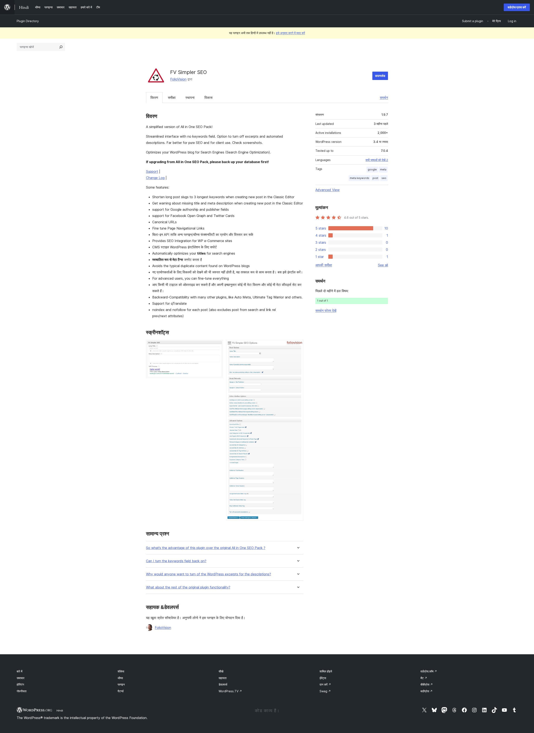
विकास (208, 97)
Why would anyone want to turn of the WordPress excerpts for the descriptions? (208, 574)
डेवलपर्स (223, 684)
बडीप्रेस (427, 691)
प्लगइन (121, 684)
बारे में (19, 671)
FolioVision (178, 79)
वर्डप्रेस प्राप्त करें (517, 7)
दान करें (325, 684)
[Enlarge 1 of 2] (217, 345)
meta (383, 169)
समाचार (20, 678)
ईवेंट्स (323, 678)
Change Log (155, 178)
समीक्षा (172, 97)
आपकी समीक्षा (323, 265)
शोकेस (121, 671)
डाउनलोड (380, 75)
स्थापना (190, 97)
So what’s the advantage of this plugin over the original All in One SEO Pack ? (205, 548)
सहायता (223, 678)
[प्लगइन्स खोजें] (61, 47)
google (372, 169)
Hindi (60, 710)
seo (384, 178)
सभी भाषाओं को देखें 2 (376, 160)
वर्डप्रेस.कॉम (429, 671)
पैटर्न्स (120, 691)
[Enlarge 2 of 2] (298, 345)
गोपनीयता (21, 691)
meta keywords (359, 178)
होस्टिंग (20, 684)
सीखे (221, 671)
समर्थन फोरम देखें (325, 310)
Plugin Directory (28, 21)
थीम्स (120, 678)
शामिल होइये (326, 671)
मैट (424, 678)
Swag (325, 691)
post (375, 178)
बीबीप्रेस (427, 684)
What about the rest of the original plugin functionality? (188, 587)
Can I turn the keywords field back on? (176, 561)
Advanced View (327, 190)
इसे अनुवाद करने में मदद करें (290, 33)
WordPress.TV (230, 691)
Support (152, 171)
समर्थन (384, 97)
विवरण (154, 97)
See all (383, 265)
